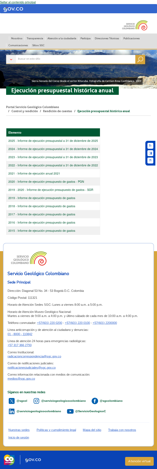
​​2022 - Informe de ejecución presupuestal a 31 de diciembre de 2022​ (53, 165)
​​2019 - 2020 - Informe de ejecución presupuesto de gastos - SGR (50, 190)
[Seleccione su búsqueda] (75, 53)
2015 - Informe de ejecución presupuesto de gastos (42, 230)
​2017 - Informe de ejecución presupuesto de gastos (42, 214)
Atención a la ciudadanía (61, 38)
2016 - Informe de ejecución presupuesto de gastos (41, 222)
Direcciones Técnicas (107, 38)
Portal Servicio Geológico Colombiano (32, 107)
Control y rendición (24, 111)
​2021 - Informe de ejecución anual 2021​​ (34, 173)
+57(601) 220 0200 (49, 323)
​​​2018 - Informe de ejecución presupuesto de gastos (41, 206)
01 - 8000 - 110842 (20, 334)
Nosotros (16, 38)
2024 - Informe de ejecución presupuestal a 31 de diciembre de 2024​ (53, 149)
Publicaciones (131, 38)
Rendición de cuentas (57, 111)
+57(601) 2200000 (105, 323)
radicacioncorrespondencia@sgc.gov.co (34, 356)
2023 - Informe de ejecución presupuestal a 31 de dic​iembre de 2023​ (53, 157)
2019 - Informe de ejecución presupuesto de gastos (42, 198)
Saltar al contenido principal (18, 2)
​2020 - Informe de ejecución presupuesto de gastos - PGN (46, 181)
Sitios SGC (38, 45)
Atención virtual (139, 461)
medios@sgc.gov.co (21, 378)
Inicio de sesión (18, 437)
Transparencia (35, 38)
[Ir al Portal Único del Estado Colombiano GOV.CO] (33, 459)
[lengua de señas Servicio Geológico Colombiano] (150, 160)
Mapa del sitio (92, 430)
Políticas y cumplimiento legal (56, 430)
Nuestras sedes (19, 430)
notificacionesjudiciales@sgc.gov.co (32, 367)
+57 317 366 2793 (19, 345)
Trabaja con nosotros (122, 430)
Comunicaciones (18, 45)
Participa (86, 38)
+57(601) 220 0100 (77, 323)
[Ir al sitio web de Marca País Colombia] (9, 460)
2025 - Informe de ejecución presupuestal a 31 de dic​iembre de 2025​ (53, 141)
